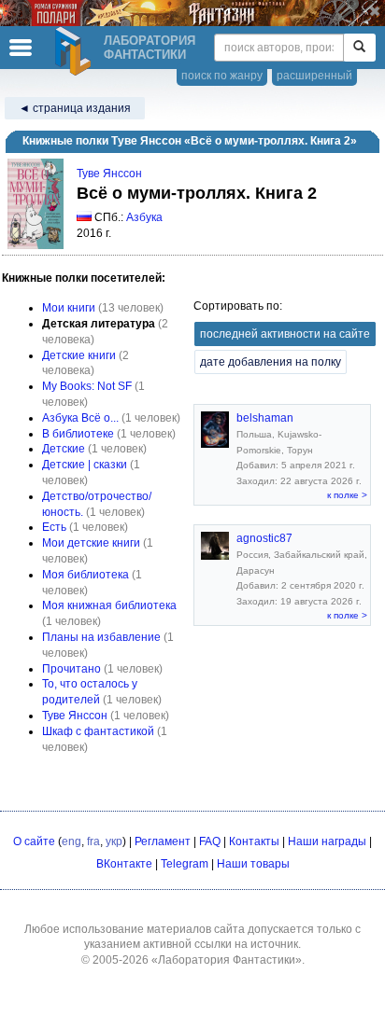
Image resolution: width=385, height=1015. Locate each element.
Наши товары (253, 863)
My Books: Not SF (87, 386)
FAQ (210, 841)
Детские (63, 448)
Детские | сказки (84, 464)
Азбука (144, 217)
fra (93, 841)
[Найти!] (359, 48)
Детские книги (79, 355)
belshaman (264, 417)
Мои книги (68, 307)
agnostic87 (264, 538)
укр (114, 841)
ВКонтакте (124, 863)
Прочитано (71, 668)
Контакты (254, 841)
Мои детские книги (91, 542)
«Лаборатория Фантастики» (226, 959)
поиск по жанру (222, 75)
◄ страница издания (75, 108)
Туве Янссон (109, 173)
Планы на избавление (101, 637)
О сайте (34, 841)
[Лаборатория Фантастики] (75, 51)
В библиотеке (78, 433)
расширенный (314, 75)
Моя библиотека (85, 574)
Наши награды (327, 841)
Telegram (184, 863)
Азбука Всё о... (80, 417)
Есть (54, 527)
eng (71, 841)
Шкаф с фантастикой (98, 731)
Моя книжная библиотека (109, 605)
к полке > (347, 495)
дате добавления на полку (270, 361)
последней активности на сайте (285, 334)
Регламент (163, 841)
